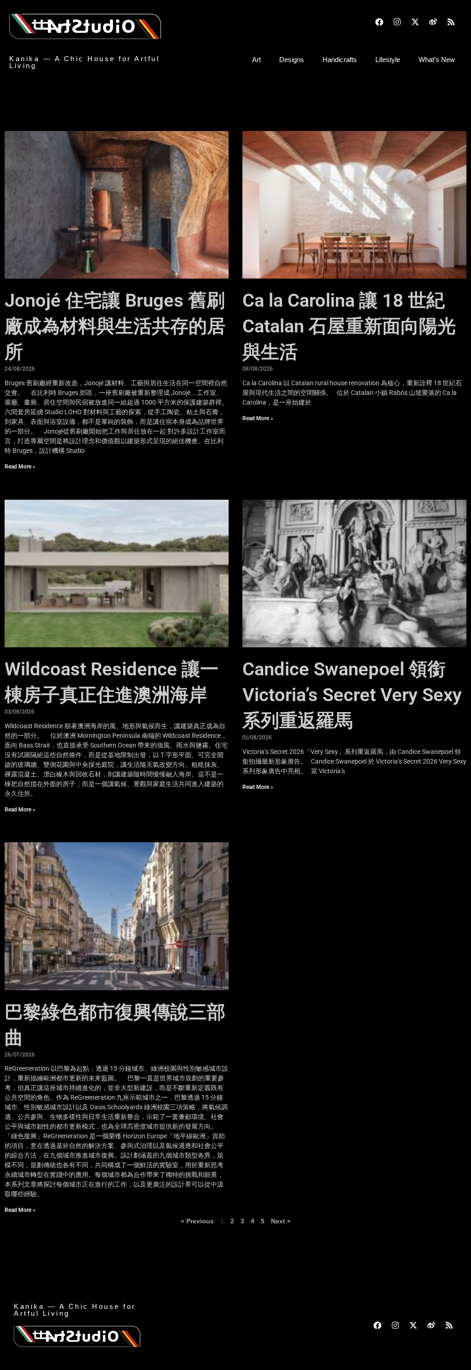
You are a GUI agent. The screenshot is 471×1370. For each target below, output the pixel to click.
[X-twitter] (415, 21)
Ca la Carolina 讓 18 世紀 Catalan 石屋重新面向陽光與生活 (349, 326)
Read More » (20, 466)
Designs (291, 59)
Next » (281, 1221)
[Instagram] (397, 21)
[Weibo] (433, 21)
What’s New (437, 59)
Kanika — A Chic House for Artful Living (84, 62)
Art (256, 59)
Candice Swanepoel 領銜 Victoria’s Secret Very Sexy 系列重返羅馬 (352, 694)
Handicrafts (339, 59)
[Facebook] (379, 21)
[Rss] (451, 21)
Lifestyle (387, 59)
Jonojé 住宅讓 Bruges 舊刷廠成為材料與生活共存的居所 (115, 326)
